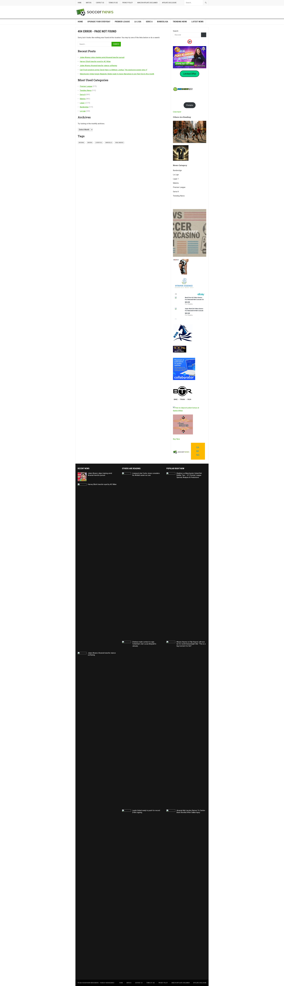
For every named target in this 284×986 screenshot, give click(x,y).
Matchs (88, 3)
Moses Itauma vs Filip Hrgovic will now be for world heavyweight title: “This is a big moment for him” (191, 644)
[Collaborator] (184, 379)
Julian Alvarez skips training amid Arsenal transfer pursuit (102, 57)
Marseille (109, 142)
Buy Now (176, 439)
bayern (90, 142)
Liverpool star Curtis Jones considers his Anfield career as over (146, 474)
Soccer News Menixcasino (90, 983)
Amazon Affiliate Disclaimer (147, 3)
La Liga (137, 21)
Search (175, 31)
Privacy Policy (127, 3)
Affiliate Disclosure (169, 3)
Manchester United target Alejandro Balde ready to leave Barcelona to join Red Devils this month (117, 74)
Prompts (189, 105)
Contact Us (100, 3)
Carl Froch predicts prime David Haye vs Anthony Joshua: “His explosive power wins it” (113, 70)
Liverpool (99, 142)
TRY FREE (189, 232)
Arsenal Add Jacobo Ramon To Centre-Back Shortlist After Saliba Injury (191, 811)
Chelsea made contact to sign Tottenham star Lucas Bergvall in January (144, 644)
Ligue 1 (83, 103)
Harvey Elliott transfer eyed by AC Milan (95, 61)
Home (79, 3)
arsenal (81, 142)
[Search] (203, 34)
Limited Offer (189, 73)
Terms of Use (113, 3)
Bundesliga (162, 21)
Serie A (149, 21)
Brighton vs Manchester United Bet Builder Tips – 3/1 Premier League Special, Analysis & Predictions (189, 475)
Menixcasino (110, 983)
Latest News (197, 21)
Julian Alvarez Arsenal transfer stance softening (98, 66)
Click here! (177, 112)
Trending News (180, 21)
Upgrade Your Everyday (98, 21)
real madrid (119, 142)
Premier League (122, 21)
